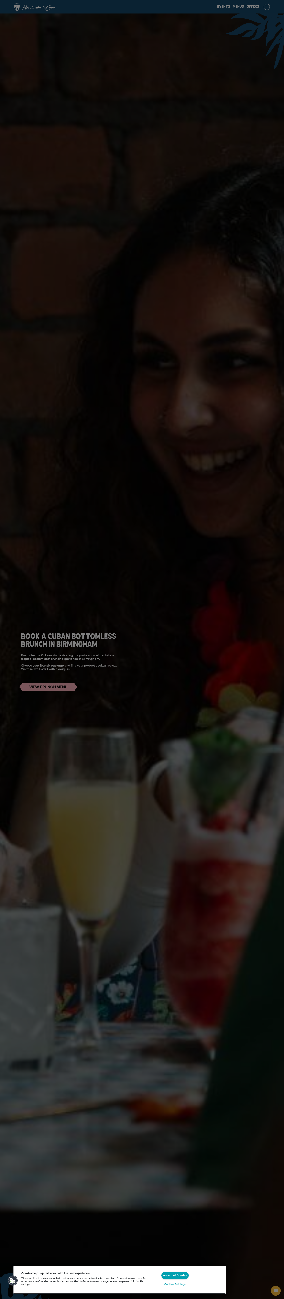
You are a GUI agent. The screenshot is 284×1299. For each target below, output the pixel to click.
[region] (119, 1280)
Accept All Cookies (175, 1275)
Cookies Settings (175, 1284)
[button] (12, 1280)
